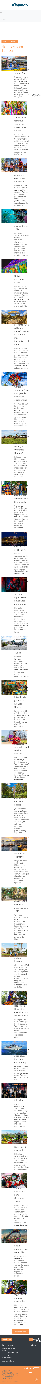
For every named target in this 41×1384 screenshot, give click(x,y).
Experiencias (6, 1361)
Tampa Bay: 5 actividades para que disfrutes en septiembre (21, 543)
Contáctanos (28, 1368)
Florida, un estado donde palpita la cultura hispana (21, 955)
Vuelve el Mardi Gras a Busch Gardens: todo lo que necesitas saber (21, 272)
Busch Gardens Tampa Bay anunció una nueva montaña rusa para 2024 (21, 1242)
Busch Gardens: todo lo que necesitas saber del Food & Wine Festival (21, 743)
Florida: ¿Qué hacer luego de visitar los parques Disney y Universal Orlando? (21, 443)
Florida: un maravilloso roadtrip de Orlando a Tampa (20, 646)
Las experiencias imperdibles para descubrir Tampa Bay (21, 66)
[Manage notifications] (36, 1379)
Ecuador (31, 16)
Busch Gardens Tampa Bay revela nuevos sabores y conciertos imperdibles (21, 171)
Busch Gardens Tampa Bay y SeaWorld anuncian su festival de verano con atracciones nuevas (20, 117)
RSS (30, 1372)
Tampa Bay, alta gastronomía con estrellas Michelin (20, 1094)
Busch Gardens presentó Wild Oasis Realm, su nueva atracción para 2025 (21, 901)
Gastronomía (13, 1352)
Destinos (14, 16)
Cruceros (11, 1349)
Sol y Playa (10, 1356)
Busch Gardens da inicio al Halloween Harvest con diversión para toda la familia (21, 1005)
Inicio (5, 41)
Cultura (11, 1361)
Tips (37, 16)
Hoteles (11, 1345)
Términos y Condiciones (10, 1382)
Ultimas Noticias (4, 1349)
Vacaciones (23, 16)
